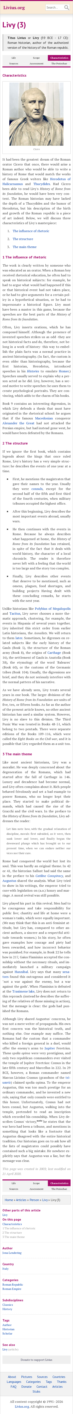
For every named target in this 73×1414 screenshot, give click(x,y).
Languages (14, 1382)
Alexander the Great (18, 423)
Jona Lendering (11, 1253)
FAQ (13, 1386)
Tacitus (14, 613)
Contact (41, 1386)
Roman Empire (11, 1289)
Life (14, 57)
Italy (5, 1269)
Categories (33, 1382)
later (18, 638)
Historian (8, 1329)
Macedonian (44, 418)
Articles (21, 1200)
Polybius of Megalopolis (53, 608)
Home (9, 1200)
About (12, 1377)
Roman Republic (12, 1284)
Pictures (26, 1377)
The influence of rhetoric (31, 231)
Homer (64, 371)
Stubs (36, 1391)
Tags (49, 1382)
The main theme (24, 247)
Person (34, 1200)
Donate (26, 1386)
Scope (36, 57)
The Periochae (59, 63)
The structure (23, 239)
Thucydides (41, 184)
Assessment (36, 63)
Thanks (62, 1382)
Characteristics (59, 57)
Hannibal (21, 972)
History (7, 1309)
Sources (13, 63)
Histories (33, 371)
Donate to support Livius (36, 1360)
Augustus (9, 880)
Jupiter (50, 1048)
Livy (44, 1200)
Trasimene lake (23, 991)
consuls (37, 488)
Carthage (54, 652)
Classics (7, 1305)
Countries (59, 1377)
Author (7, 1325)
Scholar (7, 1333)
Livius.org (14, 7)
